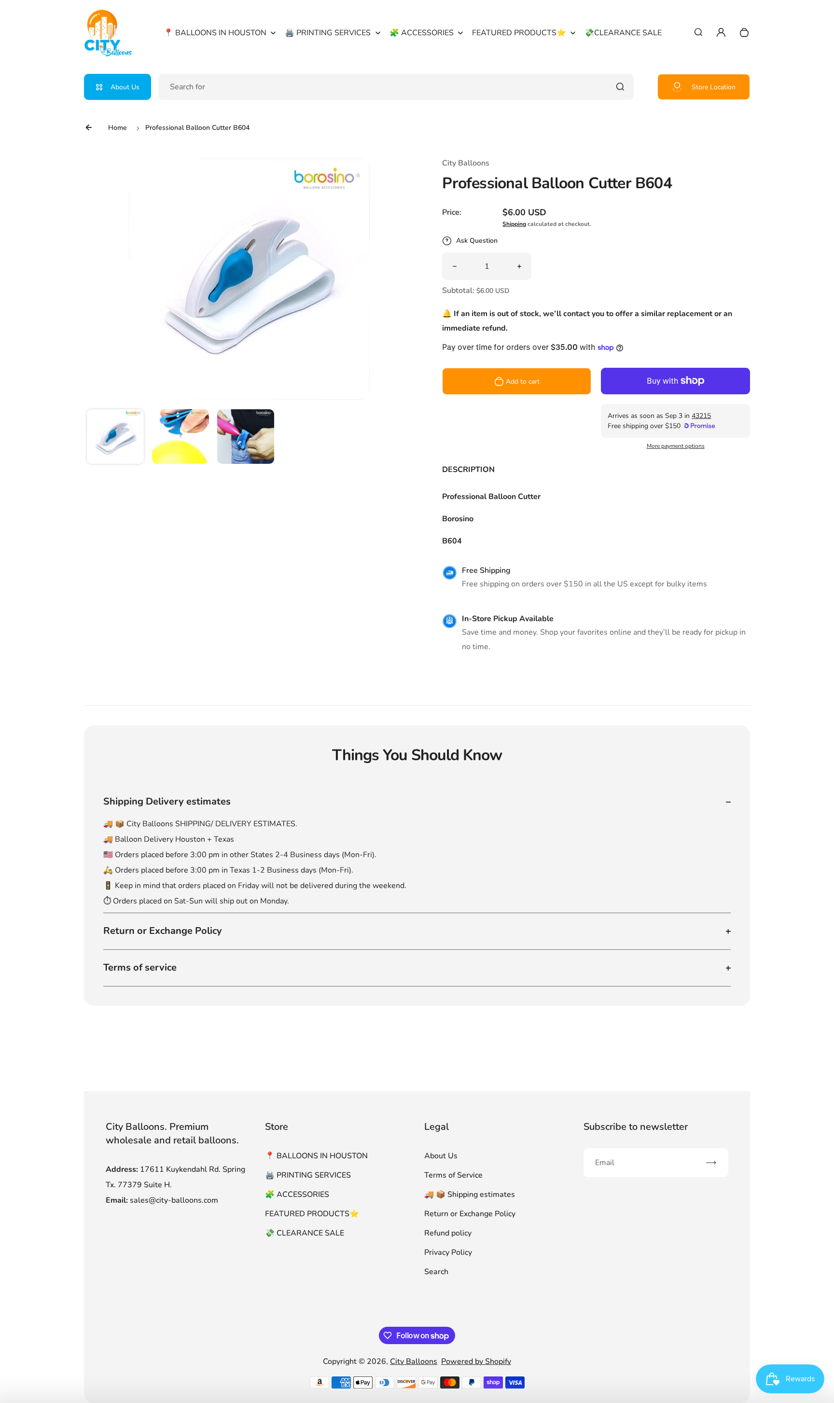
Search (436, 1271)
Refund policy (448, 1233)
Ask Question (477, 240)
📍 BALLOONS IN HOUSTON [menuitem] (215, 33)
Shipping (514, 224)
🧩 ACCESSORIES (297, 1194)
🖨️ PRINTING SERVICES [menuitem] (328, 33)
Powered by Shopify (476, 1361)
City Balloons (413, 1361)
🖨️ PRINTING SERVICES (308, 1175)
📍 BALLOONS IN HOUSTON (316, 1156)
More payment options (676, 446)
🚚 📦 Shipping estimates (469, 1194)
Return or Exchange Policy (469, 1214)
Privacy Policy (448, 1252)
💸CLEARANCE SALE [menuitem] (623, 33)
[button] (115, 437)
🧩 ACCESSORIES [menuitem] (421, 33)
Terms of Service (453, 1175)
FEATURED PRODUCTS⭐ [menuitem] (519, 33)
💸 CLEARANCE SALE (304, 1233)
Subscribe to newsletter (636, 1126)
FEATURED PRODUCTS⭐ (312, 1214)
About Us (125, 87)
